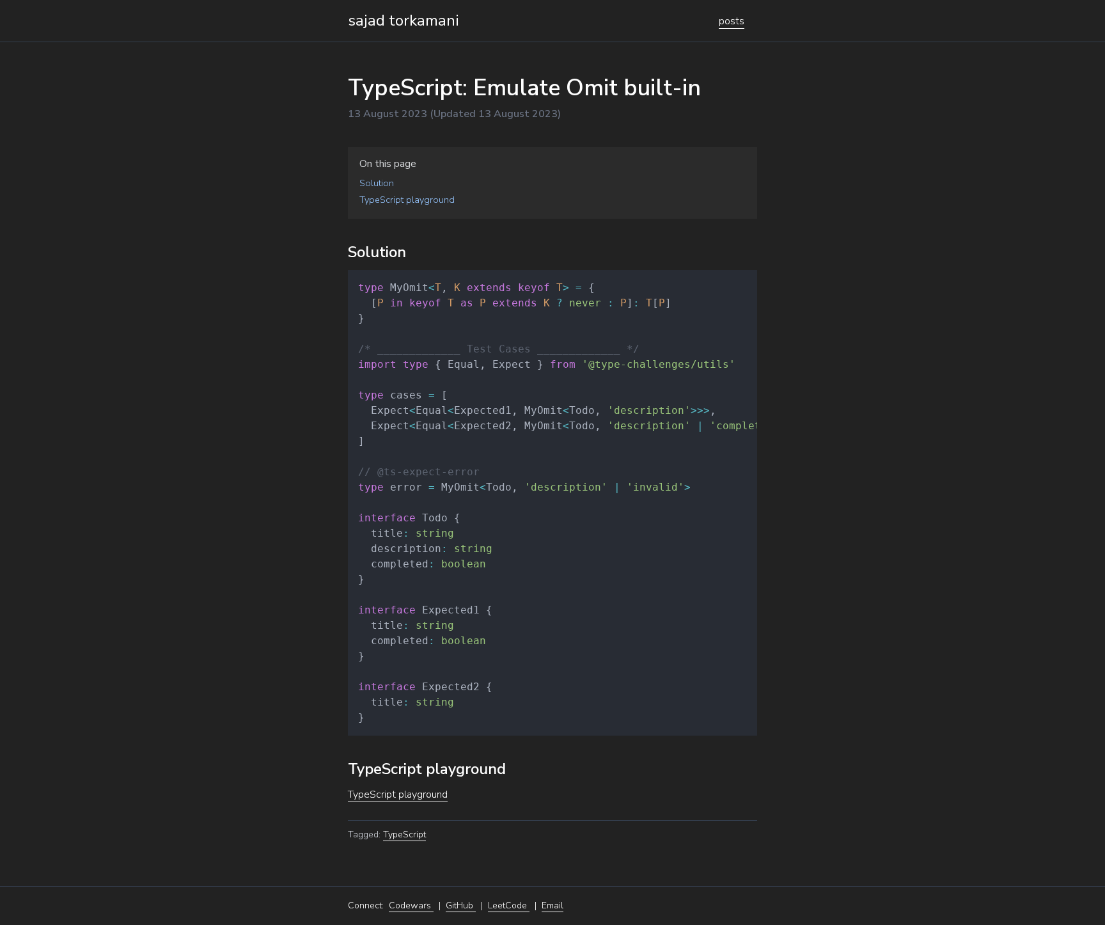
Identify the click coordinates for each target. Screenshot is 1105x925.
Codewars (411, 905)
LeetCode (508, 905)
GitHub (461, 905)
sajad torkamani (403, 20)
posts (731, 21)
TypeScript (404, 834)
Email (552, 905)
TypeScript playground (398, 794)
